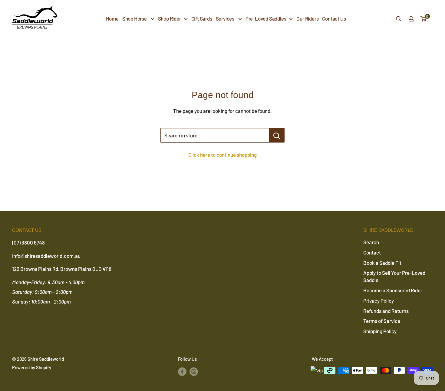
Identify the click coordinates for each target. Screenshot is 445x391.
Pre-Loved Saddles (266, 18)
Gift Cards (201, 18)
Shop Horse (135, 18)
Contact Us (334, 18)
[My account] (411, 18)
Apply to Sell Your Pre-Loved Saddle (394, 276)
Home (112, 18)
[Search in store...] (277, 135)
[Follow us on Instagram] (194, 371)
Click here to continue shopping (222, 155)
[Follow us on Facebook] (182, 371)
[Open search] (398, 18)
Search (371, 242)
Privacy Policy (378, 300)
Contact (372, 252)
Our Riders (307, 18)
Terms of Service (381, 321)
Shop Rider (169, 18)
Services (225, 18)
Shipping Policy (380, 331)
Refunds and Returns (386, 311)
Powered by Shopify (31, 367)
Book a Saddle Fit (382, 263)
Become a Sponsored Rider (392, 290)
